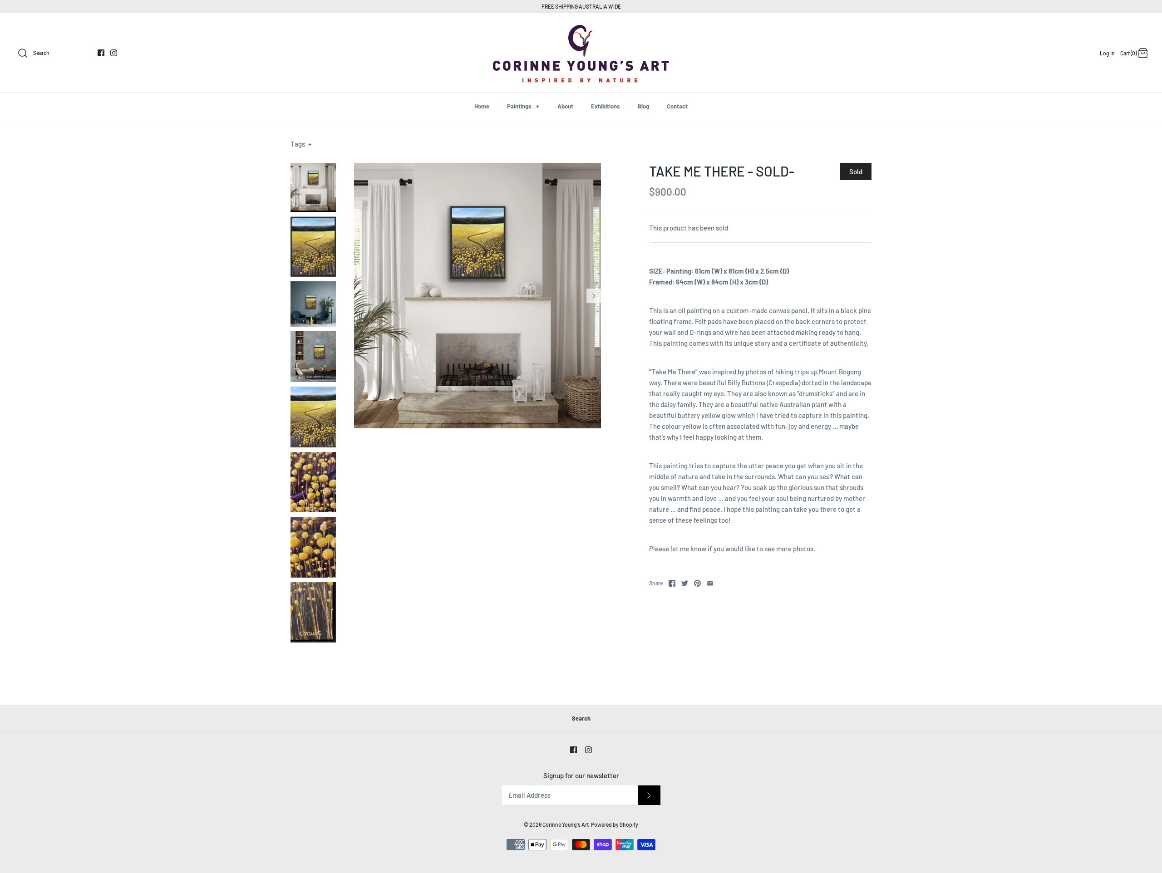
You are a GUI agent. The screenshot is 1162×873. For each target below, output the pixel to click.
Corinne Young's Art (565, 824)
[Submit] (649, 795)
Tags (300, 144)
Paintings (523, 106)
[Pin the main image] (697, 583)
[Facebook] (101, 52)
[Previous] (361, 296)
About (565, 106)
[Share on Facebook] (672, 583)
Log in (1107, 53)
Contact (677, 106)
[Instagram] (113, 52)
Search (581, 718)
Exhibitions (605, 106)
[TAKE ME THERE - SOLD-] (313, 187)
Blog (643, 106)
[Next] (593, 296)
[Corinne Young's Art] (581, 28)
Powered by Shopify (614, 824)
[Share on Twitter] (684, 583)
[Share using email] (710, 583)
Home (481, 106)
